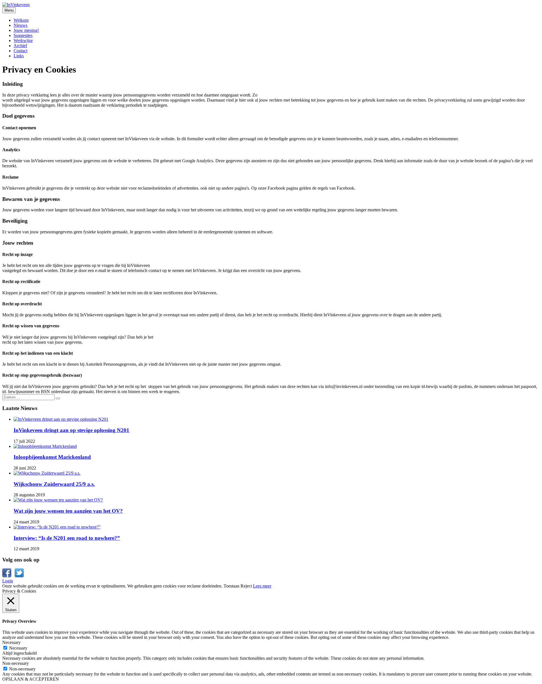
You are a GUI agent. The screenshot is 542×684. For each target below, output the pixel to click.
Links (19, 55)
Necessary (18, 648)
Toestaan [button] (231, 586)
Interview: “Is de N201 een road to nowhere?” (67, 538)
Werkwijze (23, 40)
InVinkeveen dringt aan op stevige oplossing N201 (71, 430)
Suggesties (23, 35)
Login (7, 580)
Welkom (21, 20)
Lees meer (262, 586)
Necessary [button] (11, 642)
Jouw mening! (26, 30)
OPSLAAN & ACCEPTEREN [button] (30, 679)
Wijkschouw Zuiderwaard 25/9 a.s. (54, 484)
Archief (20, 45)
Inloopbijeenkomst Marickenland (52, 457)
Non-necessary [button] (15, 663)
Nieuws (20, 25)
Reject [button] (246, 586)
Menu (9, 10)
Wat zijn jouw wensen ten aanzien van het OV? (68, 511)
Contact (20, 50)
